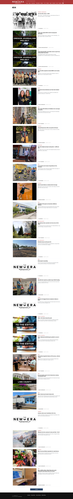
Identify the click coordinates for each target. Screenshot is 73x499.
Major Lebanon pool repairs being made (46, 394)
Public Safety (42, 221)
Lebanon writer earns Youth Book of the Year (47, 413)
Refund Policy (44, 495)
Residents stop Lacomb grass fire (44, 241)
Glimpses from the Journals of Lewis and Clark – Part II (49, 432)
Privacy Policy (33, 495)
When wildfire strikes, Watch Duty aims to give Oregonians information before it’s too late (47, 471)
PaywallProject (20, 496)
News (39, 164)
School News (40, 145)
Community (39, 126)
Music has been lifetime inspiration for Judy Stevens (48, 451)
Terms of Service (38, 495)
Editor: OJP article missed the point (45, 318)
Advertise (28, 495)
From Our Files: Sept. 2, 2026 (44, 13)
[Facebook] (63, 3)
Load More (36, 489)
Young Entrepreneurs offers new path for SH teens (48, 127)
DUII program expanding (43, 260)
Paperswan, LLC (16, 495)
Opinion (39, 297)
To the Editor (42, 316)
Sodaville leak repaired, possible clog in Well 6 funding (49, 279)
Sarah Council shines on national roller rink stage (47, 184)
